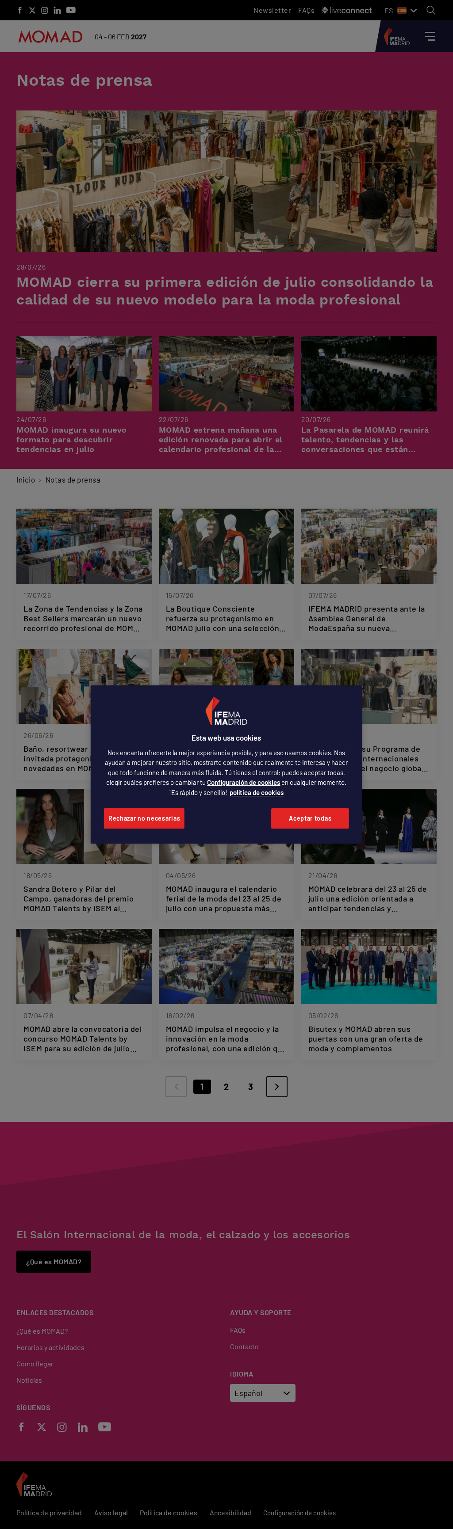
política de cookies (257, 792)
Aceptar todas (310, 818)
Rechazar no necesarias (144, 818)
